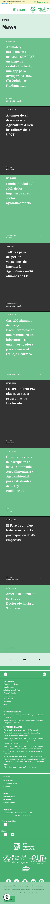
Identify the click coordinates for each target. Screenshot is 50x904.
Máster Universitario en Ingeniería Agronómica (21, 730)
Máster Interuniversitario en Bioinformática (19, 767)
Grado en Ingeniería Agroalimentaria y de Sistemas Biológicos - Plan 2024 (23, 721)
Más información (7, 3)
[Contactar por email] (12, 834)
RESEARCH (7, 781)
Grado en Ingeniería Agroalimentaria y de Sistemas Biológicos (23, 716)
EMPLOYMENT (9, 802)
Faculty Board (8, 687)
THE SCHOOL (8, 681)
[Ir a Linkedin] (41, 881)
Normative (7, 702)
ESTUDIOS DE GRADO (12, 712)
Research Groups (10, 784)
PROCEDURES (9, 797)
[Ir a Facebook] (9, 881)
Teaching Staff (9, 696)
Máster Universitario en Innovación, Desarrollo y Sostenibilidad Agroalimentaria (21, 734)
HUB (5, 704)
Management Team (10, 684)
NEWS (5, 794)
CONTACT (7, 810)
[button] (38, 2)
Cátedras (7, 786)
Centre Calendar (9, 693)
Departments (8, 699)
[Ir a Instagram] (25, 881)
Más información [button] (33, 893)
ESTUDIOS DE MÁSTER (12, 727)
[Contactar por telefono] (5, 674)
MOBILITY (7, 776)
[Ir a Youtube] (33, 881)
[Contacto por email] (44, 674)
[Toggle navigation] (5, 9)
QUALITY (7, 800)
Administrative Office (11, 690)
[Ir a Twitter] (17, 881)
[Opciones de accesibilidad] (6, 897)
